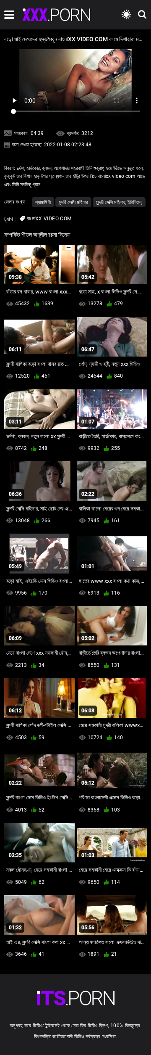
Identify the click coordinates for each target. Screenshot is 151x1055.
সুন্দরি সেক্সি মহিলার (73, 202)
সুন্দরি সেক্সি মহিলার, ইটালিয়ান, (119, 202)
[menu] (9, 15)
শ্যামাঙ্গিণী (43, 202)
